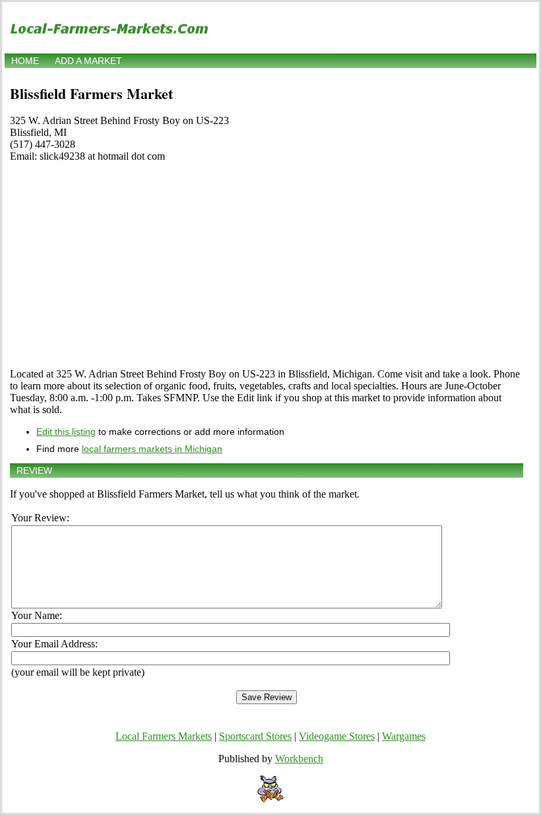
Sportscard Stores (255, 736)
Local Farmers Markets (163, 736)
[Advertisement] (266, 265)
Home (25, 60)
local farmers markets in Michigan (152, 448)
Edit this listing (66, 431)
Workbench (299, 758)
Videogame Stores (337, 736)
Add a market (88, 60)
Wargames (404, 736)
